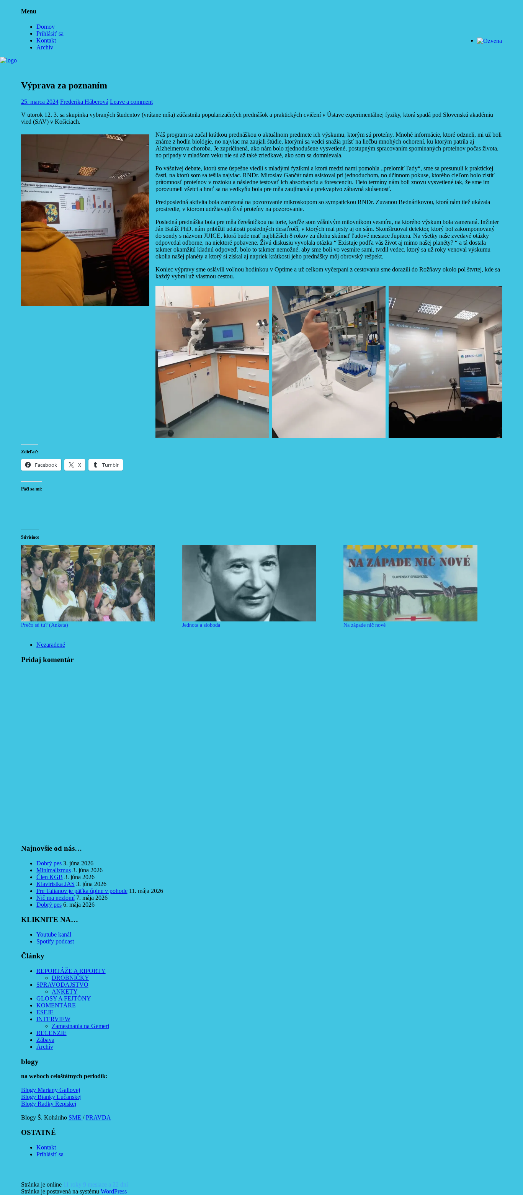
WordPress (114, 1191)
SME (76, 1117)
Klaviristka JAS (55, 884)
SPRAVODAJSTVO (62, 984)
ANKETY (65, 991)
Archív (44, 47)
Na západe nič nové (364, 625)
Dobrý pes (49, 863)
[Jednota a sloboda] (259, 583)
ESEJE (45, 1012)
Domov (45, 26)
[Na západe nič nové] (420, 583)
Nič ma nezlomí (55, 897)
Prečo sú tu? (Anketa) (44, 625)
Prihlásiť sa (50, 33)
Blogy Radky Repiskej (48, 1103)
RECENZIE (51, 1033)
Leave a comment (131, 101)
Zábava (45, 1039)
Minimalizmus (53, 870)
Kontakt (46, 40)
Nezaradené (50, 644)
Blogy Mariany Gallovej (50, 1090)
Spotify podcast (55, 941)
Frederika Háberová (84, 101)
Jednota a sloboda (201, 625)
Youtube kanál (53, 934)
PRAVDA (98, 1117)
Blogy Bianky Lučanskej (51, 1097)
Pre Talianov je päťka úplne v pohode (81, 891)
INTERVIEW (53, 1019)
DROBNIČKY (70, 977)
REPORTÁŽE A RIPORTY (71, 971)
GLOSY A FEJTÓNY (63, 998)
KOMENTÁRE (56, 1005)
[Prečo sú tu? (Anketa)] (98, 583)
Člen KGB (49, 877)
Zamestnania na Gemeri (80, 1026)
